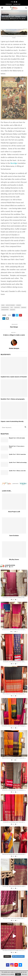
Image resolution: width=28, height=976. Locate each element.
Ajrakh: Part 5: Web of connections (17, 454)
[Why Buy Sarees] (14, 549)
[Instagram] (25, 594)
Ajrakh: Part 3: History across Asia (17, 470)
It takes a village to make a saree (14, 335)
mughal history (5, 309)
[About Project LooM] (14, 501)
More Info (24, 974)
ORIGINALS (9, 4)
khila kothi (17, 307)
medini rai (23, 307)
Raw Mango (14, 327)
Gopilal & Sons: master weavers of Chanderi (14, 376)
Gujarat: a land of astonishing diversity (12, 421)
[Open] (14, 583)
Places (7, 14)
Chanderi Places (5, 307)
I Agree (18, 974)
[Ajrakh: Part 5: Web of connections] (4, 456)
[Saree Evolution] (14, 525)
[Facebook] (7, 965)
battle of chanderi (10, 305)
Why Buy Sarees (14, 559)
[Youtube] (16, 965)
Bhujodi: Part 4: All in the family (17, 438)
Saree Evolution (14, 535)
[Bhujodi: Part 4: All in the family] (4, 439)
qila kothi (12, 309)
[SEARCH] (25, 427)
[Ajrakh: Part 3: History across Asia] (4, 472)
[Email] (20, 965)
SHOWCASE (16, 4)
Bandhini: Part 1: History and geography (13, 399)
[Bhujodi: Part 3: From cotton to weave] (4, 448)
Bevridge (13, 163)
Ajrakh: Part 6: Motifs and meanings (18, 462)
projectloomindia (13, 571)
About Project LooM (14, 511)
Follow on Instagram (19, 956)
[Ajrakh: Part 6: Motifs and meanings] (4, 464)
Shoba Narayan (6, 18)
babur (3, 305)
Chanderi (3, 14)
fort (12, 307)
